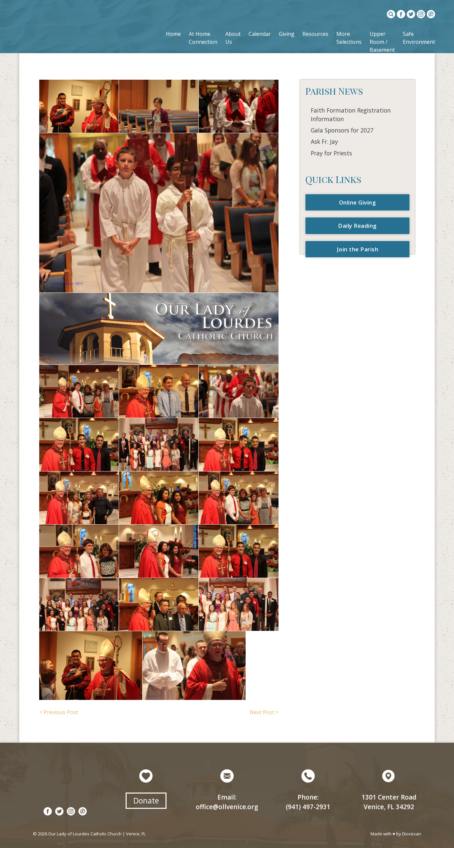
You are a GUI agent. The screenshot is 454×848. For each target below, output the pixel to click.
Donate (146, 800)
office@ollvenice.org (227, 807)
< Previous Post (58, 712)
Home (173, 34)
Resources (315, 34)
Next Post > (264, 712)
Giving (286, 34)
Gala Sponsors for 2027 (342, 130)
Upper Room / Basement (382, 41)
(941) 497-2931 (308, 807)
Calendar (260, 34)
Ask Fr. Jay (324, 141)
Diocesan (411, 834)
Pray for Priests (331, 153)
